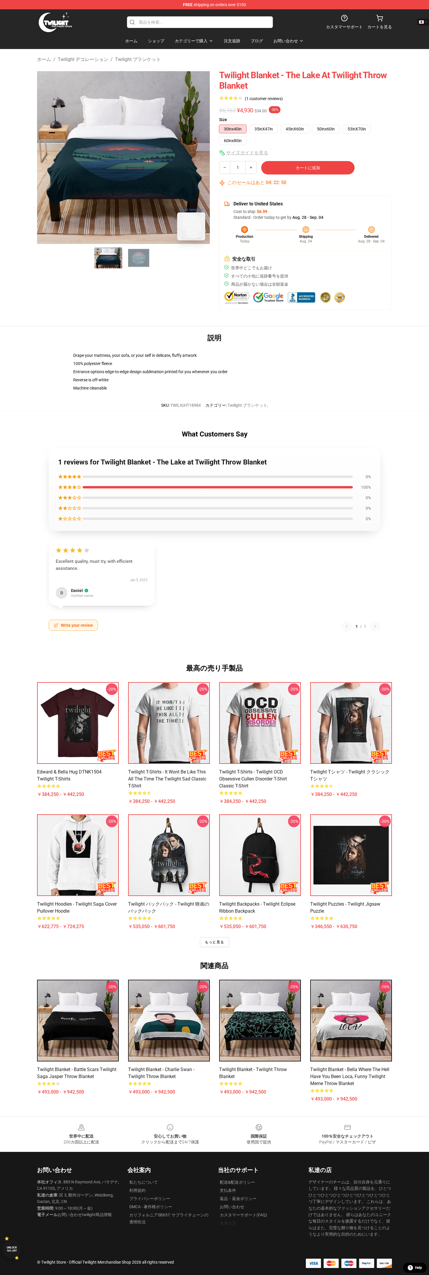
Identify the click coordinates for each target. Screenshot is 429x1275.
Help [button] (418, 1268)
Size (223, 119)
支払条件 (228, 1190)
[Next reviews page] (375, 626)
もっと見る (214, 942)
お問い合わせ (232, 1206)
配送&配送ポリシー (237, 1182)
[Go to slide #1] (108, 257)
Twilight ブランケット (138, 59)
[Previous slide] (46, 157)
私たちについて (143, 1182)
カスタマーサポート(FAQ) (243, 1215)
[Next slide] (201, 157)
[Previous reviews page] (346, 626)
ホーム (44, 59)
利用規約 (137, 1190)
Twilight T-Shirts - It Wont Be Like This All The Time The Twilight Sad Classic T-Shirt (167, 779)
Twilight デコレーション (83, 59)
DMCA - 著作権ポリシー (150, 1206)
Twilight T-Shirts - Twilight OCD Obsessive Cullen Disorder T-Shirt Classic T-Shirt (253, 779)
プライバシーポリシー (149, 1198)
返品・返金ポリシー (238, 1198)
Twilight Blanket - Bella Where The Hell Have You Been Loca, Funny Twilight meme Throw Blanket (349, 1076)
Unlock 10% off (12, 1249)
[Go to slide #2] (139, 257)
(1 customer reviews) (264, 98)
